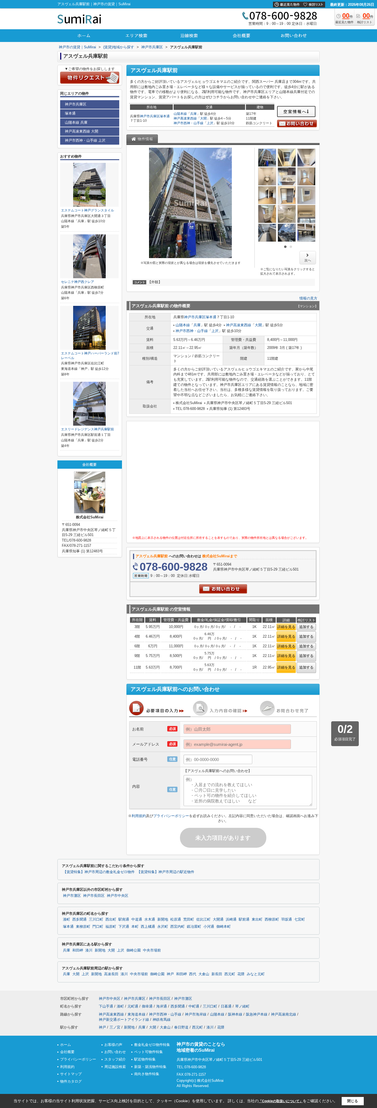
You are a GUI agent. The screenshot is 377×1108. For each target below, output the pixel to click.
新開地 (162, 919)
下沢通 (123, 927)
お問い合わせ (115, 1052)
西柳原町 (272, 919)
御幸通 (147, 1006)
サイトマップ (71, 1074)
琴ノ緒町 (242, 1006)
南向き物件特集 (146, 1074)
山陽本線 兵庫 (76, 122)
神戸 (170, 974)
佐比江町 (203, 919)
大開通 (218, 919)
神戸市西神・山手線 (188, 123)
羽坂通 (286, 919)
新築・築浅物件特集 (150, 1067)
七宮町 (299, 919)
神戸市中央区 (117, 896)
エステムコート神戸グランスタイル (87, 210)
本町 (135, 927)
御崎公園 (133, 950)
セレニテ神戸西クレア (77, 282)
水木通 (149, 919)
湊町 (66, 919)
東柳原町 (83, 927)
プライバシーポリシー (171, 816)
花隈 (241, 974)
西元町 (229, 974)
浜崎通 (231, 919)
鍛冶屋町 (194, 927)
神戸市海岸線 (195, 1014)
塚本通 (165, 116)
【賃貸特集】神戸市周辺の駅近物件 (165, 872)
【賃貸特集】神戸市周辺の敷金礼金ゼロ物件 (99, 872)
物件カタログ (71, 1081)
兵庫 (193, 114)
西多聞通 (79, 919)
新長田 (216, 974)
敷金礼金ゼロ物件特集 (152, 1045)
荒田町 (188, 919)
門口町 (97, 927)
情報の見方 (308, 298)
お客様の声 (113, 1045)
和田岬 (77, 950)
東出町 (257, 919)
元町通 (133, 1006)
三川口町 (96, 919)
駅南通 (123, 919)
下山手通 (106, 1006)
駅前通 (244, 919)
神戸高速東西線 (185, 118)
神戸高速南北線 (283, 1014)
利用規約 (139, 816)
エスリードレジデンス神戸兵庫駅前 (87, 429)
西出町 (110, 919)
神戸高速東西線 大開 (81, 131)
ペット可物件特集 (148, 1052)
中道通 (136, 919)
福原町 (110, 927)
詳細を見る (286, 627)
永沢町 (162, 927)
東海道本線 (136, 1014)
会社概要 (67, 1052)
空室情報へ (295, 111)
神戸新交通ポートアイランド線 (124, 1019)
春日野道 (181, 1027)
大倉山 (203, 974)
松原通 (175, 919)
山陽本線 (180, 114)
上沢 (210, 123)
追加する (306, 627)
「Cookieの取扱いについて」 (281, 1101)
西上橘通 (148, 927)
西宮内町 (177, 927)
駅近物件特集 (145, 1059)
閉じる (352, 1101)
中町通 (194, 1006)
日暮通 (226, 1006)
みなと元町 (256, 974)
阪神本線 (235, 1014)
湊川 (88, 950)
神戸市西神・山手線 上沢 (85, 140)
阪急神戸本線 (256, 1014)
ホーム (65, 1045)
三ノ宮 (115, 1027)
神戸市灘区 (72, 896)
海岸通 (161, 1006)
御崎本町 (223, 927)
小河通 (208, 927)
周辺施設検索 (115, 1067)
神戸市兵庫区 (150, 116)
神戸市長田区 (94, 896)
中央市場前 (152, 950)
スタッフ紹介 (115, 1059)
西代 (192, 974)
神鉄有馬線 (162, 1019)
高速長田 (111, 974)
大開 (203, 118)
